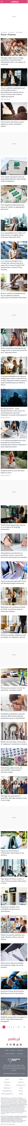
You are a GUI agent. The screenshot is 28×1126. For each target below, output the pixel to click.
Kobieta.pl (20, 1082)
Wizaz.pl (21, 1091)
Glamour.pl (7, 1082)
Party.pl (21, 1079)
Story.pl (21, 1094)
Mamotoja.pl (7, 1088)
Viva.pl (21, 1088)
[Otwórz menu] (2, 2)
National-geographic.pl (7, 1094)
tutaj (13, 1124)
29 (18, 1027)
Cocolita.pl (7, 1085)
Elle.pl (7, 1079)
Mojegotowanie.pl (7, 1091)
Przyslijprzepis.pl (21, 1085)
